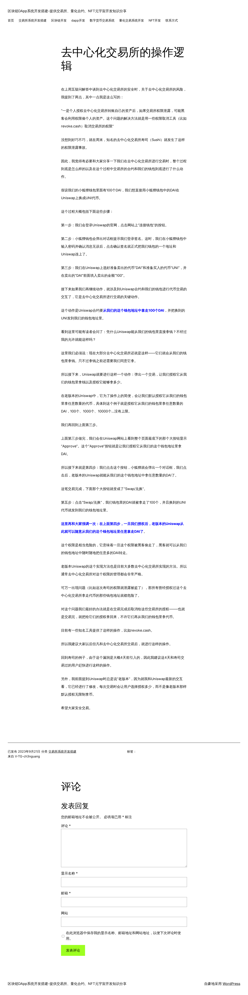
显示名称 (69, 873)
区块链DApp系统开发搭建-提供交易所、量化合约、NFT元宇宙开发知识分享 (67, 11)
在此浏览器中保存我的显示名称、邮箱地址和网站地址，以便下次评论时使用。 (123, 936)
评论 (66, 826)
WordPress (231, 984)
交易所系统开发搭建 (62, 751)
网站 (64, 913)
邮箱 (66, 893)
